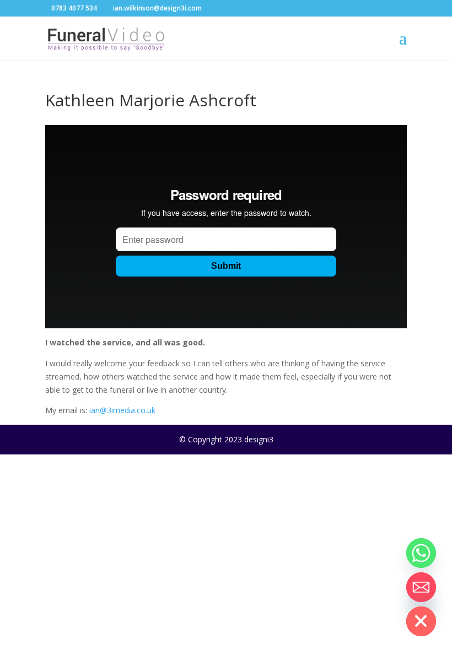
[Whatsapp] (421, 553)
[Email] (421, 587)
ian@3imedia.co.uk (122, 410)
